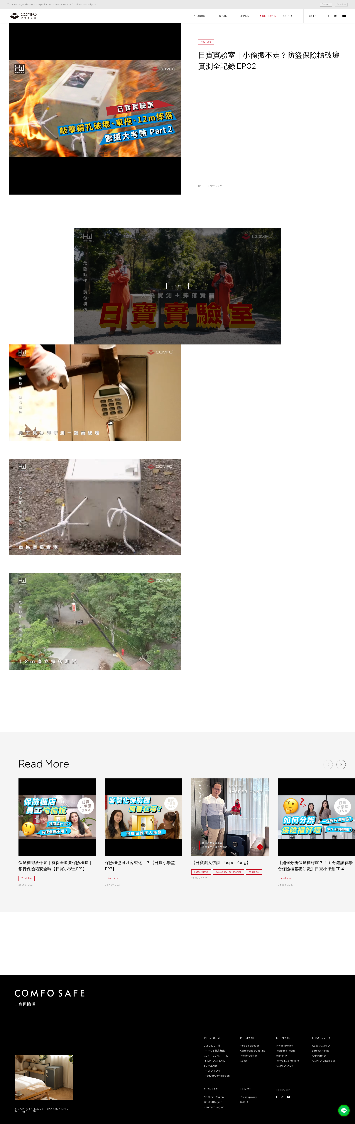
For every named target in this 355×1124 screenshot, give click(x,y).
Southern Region (214, 1106)
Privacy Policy (284, 1045)
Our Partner (319, 1055)
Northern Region (214, 1096)
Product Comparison (217, 1075)
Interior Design (249, 1055)
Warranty (281, 1055)
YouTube (206, 41)
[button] (341, 764)
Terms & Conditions (288, 1060)
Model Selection (250, 1045)
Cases (244, 1060)
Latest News (201, 872)
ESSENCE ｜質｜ (213, 1045)
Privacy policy (248, 1096)
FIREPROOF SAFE (214, 1060)
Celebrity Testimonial (228, 872)
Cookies (77, 4)
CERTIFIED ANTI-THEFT (217, 1055)
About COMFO (321, 1045)
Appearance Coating (252, 1050)
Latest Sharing (320, 1050)
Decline (341, 4)
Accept (326, 4)
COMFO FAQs (284, 1065)
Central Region (213, 1101)
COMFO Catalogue (324, 1060)
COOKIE (245, 1101)
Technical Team (285, 1050)
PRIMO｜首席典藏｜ (215, 1050)
